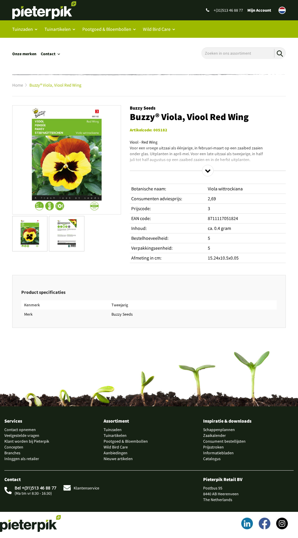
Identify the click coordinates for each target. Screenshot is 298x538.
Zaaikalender (214, 435)
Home (17, 85)
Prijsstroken (213, 447)
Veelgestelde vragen (21, 435)
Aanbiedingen (115, 452)
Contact (48, 53)
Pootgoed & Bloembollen (106, 29)
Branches (12, 452)
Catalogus (212, 458)
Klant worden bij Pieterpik (26, 441)
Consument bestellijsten (224, 441)
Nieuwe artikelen (118, 458)
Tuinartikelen (58, 29)
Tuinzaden (22, 29)
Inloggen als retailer (21, 458)
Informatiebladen (218, 452)
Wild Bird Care (157, 29)
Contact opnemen (20, 429)
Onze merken (24, 53)
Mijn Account (259, 10)
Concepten (13, 447)
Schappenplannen (219, 429)
